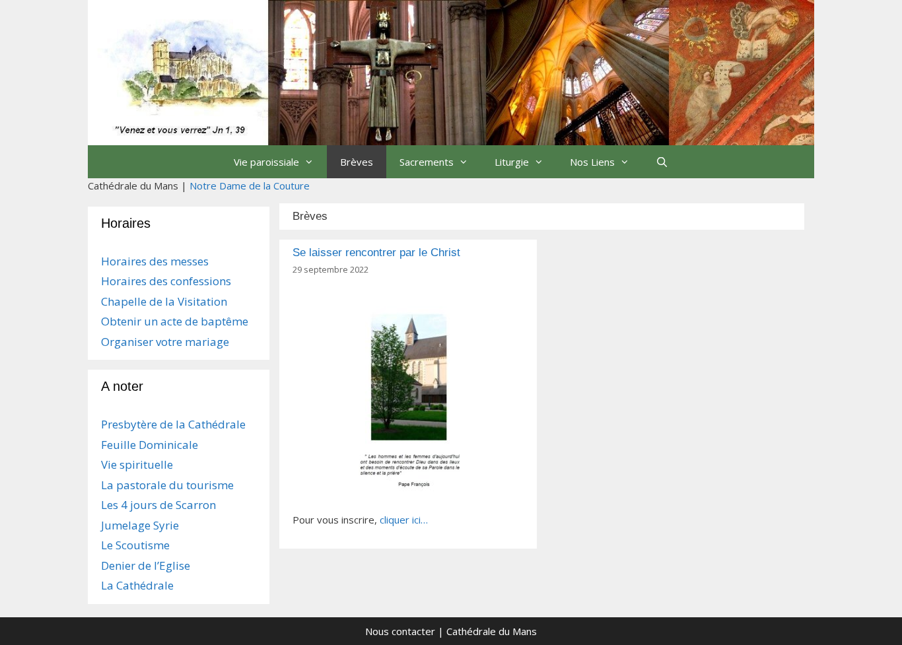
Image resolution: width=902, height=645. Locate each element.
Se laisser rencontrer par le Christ (376, 252)
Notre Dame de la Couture (250, 185)
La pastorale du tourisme (167, 484)
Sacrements (426, 161)
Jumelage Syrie (140, 525)
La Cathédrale (137, 585)
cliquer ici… (404, 519)
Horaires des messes (155, 261)
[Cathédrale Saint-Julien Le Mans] (451, 71)
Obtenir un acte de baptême (174, 321)
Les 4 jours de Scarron (158, 504)
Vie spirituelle (137, 464)
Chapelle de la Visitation (164, 301)
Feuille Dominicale (149, 444)
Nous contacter (400, 631)
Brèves (356, 161)
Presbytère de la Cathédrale (173, 424)
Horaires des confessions (166, 281)
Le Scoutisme (135, 545)
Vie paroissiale (266, 161)
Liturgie (512, 161)
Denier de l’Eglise (145, 565)
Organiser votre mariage (165, 341)
